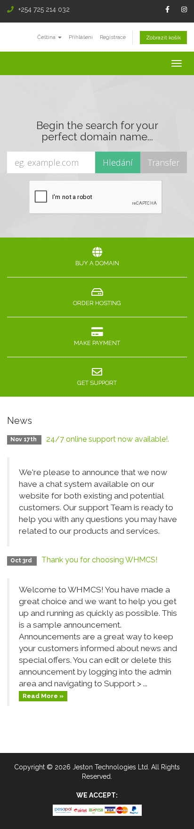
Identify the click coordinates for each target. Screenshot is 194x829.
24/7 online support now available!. (107, 439)
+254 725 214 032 (44, 9)
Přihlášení (81, 37)
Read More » (43, 695)
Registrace (113, 37)
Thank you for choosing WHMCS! (99, 559)
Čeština (47, 37)
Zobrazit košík (163, 37)
